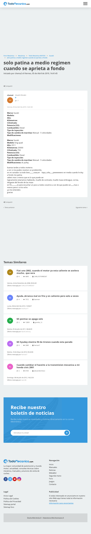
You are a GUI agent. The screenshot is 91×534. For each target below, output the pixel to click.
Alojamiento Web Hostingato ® (53, 518)
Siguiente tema (81, 207)
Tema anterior (10, 207)
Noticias (52, 470)
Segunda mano (55, 476)
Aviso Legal (8, 496)
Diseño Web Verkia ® (34, 518)
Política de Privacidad (12, 501)
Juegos (51, 481)
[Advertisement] (45, 31)
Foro (51, 478)
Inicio (51, 464)
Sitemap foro (9, 507)
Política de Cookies (11, 498)
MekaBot (52, 473)
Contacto (52, 484)
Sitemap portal (10, 504)
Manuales (53, 467)
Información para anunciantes (61, 503)
